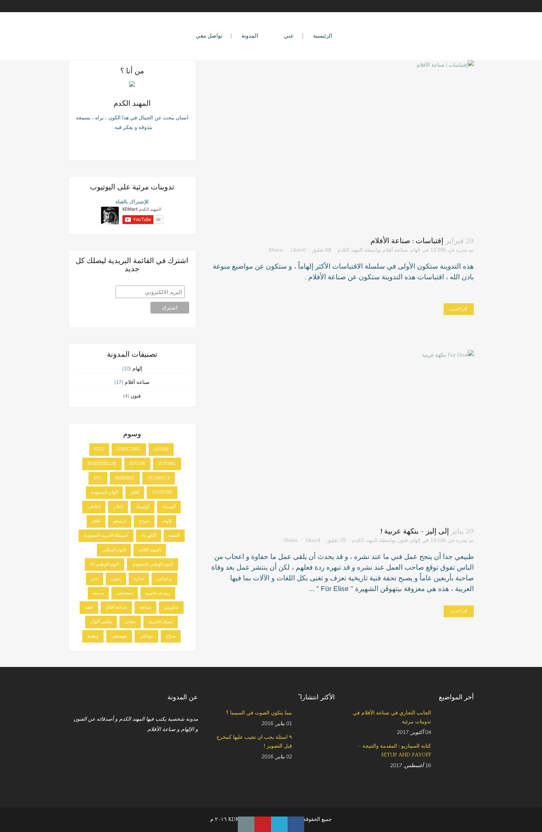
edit (99, 449)
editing (167, 463)
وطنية (92, 636)
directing (129, 449)
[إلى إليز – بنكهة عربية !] (342, 434)
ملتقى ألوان (101, 621)
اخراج (144, 521)
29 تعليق (336, 540)
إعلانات (93, 506)
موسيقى (119, 636)
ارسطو (119, 521)
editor (137, 463)
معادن (130, 621)
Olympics (158, 478)
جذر (94, 578)
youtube (162, 492)
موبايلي (146, 636)
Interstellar (102, 463)
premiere (125, 478)
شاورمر (171, 607)
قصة (89, 607)
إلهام (415, 250)
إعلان (118, 506)
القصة (174, 535)
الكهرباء (148, 535)
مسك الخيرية (161, 621)
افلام (96, 521)
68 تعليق (321, 250)
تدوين (116, 578)
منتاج (171, 636)
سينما (98, 593)
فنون (402, 540)
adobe (161, 449)
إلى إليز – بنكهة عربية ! (414, 531)
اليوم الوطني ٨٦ (104, 564)
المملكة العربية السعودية (106, 535)
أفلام (135, 492)
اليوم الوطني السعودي (152, 564)
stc (98, 478)
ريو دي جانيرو (158, 593)
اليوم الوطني (114, 550)
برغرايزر (164, 578)
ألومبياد (169, 506)
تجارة (139, 578)
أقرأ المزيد (458, 309)
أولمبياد (142, 506)
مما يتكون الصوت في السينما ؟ (259, 713)
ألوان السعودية (104, 492)
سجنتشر (125, 593)
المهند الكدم (350, 250)
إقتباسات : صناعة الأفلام (407, 241)
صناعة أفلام (395, 250)
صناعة (145, 607)
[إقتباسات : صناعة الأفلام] (342, 144)
